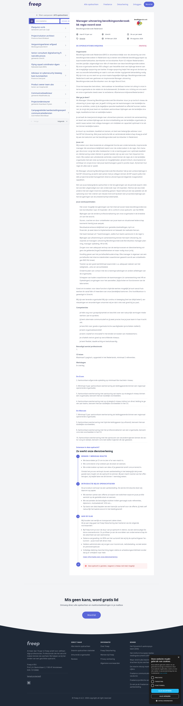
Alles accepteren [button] (164, 691)
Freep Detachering (108, 650)
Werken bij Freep (107, 655)
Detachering (122, 4)
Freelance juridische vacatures (142, 680)
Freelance (107, 4)
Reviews (74, 659)
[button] (165, 701)
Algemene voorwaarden (110, 663)
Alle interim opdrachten (80, 646)
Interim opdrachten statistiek (83, 650)
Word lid (149, 4)
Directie (82, 39)
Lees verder (163, 673)
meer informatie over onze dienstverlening (100, 557)
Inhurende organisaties (80, 655)
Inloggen (137, 4)
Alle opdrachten (91, 4)
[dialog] (165, 679)
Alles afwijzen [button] (165, 696)
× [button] (178, 657)
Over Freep (105, 646)
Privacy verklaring (108, 659)
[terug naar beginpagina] (47, 643)
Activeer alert (66, 21)
